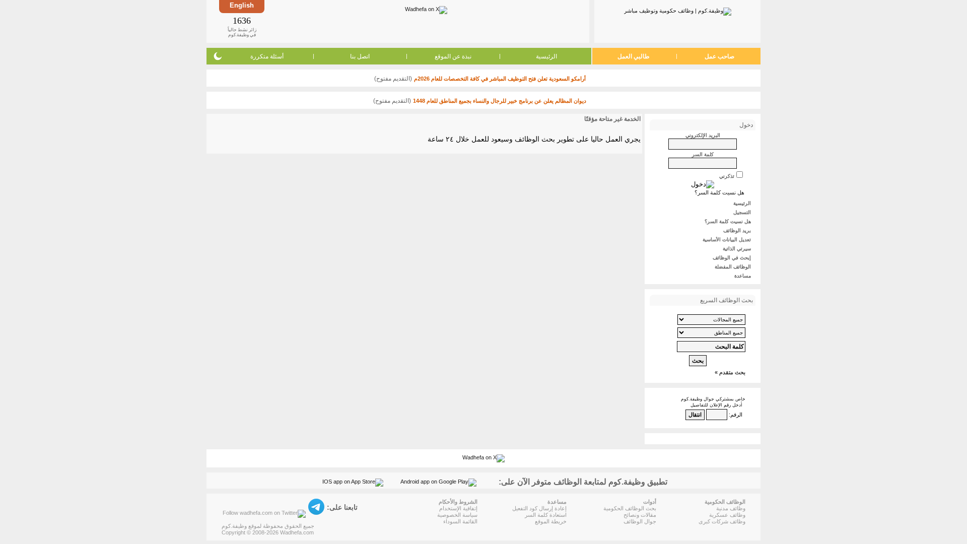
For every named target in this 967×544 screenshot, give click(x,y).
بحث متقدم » (730, 372)
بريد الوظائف (737, 230)
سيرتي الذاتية (737, 248)
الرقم (736, 415)
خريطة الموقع (551, 521)
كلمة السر (703, 154)
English (242, 5)
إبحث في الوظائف (732, 257)
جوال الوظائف (640, 521)
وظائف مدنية (730, 508)
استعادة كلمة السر (546, 515)
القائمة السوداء (460, 521)
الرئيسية (546, 56)
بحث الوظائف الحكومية (629, 508)
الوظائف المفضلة (733, 266)
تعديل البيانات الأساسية (727, 239)
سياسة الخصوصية (457, 515)
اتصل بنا (360, 56)
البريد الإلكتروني (702, 135)
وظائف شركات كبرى (722, 521)
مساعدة (742, 276)
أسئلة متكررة (267, 56)
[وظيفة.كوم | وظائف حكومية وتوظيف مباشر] (677, 10)
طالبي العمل (633, 56)
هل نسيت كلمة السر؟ (719, 192)
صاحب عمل (719, 56)
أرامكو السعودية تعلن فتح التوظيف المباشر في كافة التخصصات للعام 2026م (500, 79)
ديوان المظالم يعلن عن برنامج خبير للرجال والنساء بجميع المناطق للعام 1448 (499, 101)
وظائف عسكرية (727, 515)
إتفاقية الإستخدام (458, 508)
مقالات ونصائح (640, 515)
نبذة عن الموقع (453, 56)
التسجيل (742, 212)
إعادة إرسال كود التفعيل (539, 508)
